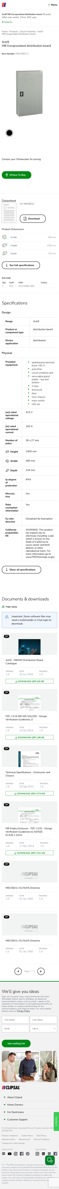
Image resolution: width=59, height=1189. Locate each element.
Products (13, 31)
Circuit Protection (28, 31)
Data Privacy (41, 1135)
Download (34, 218)
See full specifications (22, 265)
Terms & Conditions (42, 1139)
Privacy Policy (23, 1011)
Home (5, 31)
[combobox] (43, 1028)
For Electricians (15, 1112)
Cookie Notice (27, 1135)
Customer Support (17, 1119)
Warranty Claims (8, 1139)
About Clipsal (14, 1097)
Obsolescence (24, 1139)
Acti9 (40, 31)
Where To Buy (18, 175)
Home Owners (15, 1104)
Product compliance (10, 1135)
